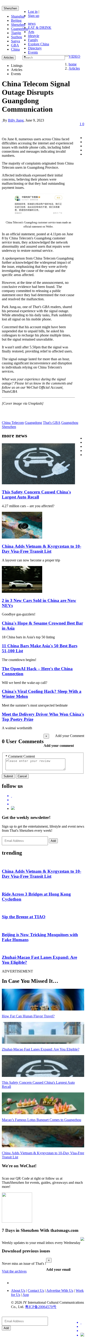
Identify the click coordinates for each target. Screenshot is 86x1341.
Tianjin (16, 33)
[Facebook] (47, 800)
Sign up (33, 16)
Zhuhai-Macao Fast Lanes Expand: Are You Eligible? (40, 1049)
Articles (74, 68)
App (25, 1295)
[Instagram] (13, 808)
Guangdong (33, 423)
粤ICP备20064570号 (40, 1307)
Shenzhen (10, 8)
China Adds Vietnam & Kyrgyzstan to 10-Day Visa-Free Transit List (41, 549)
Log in (33, 12)
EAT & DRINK (39, 28)
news (32, 23)
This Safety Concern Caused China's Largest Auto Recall (36, 494)
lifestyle (33, 36)
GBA (15, 45)
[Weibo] (47, 804)
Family (33, 40)
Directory (35, 48)
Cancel (22, 776)
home (73, 64)
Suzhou (16, 37)
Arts (31, 32)
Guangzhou (19, 29)
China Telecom (13, 423)
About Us (18, 1290)
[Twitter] (47, 796)
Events (33, 52)
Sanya (15, 41)
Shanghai (18, 16)
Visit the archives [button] (14, 1271)
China (15, 49)
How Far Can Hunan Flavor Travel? (28, 1016)
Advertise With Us (59, 1290)
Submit (8, 776)
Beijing (16, 20)
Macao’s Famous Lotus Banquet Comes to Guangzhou (41, 1120)
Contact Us (36, 1290)
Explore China (38, 44)
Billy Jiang (16, 120)
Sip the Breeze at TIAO (23, 916)
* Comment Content (20, 756)
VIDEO (74, 56)
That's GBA (51, 423)
